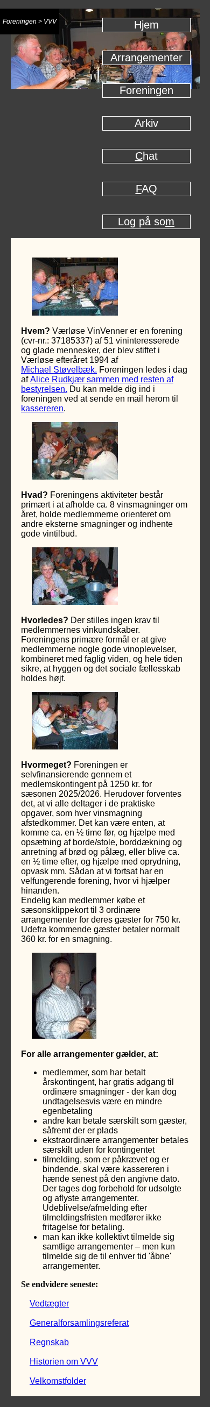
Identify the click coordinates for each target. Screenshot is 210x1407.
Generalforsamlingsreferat (79, 1322)
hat (146, 156)
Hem (146, 25)
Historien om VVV (64, 1361)
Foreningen (146, 90)
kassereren (42, 408)
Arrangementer (146, 57)
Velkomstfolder (58, 1380)
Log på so (146, 221)
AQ (146, 189)
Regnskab (49, 1342)
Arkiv (146, 123)
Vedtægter (49, 1303)
